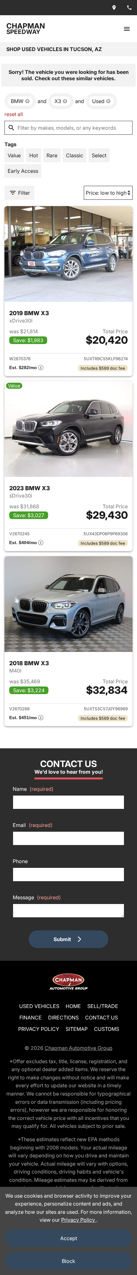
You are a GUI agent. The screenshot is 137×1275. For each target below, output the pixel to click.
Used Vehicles (39, 1006)
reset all (13, 114)
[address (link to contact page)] (114, 7)
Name (33, 789)
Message (37, 897)
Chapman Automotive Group (78, 1048)
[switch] (127, 28)
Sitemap (77, 1029)
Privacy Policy (38, 1029)
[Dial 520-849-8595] (129, 7)
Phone (20, 861)
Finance (30, 1017)
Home (73, 1006)
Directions (63, 1017)
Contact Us (101, 1017)
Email (33, 825)
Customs (106, 1029)
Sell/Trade (102, 1006)
